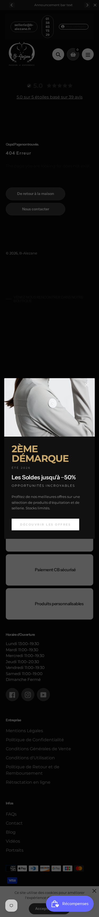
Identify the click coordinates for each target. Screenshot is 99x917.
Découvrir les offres (45, 524)
